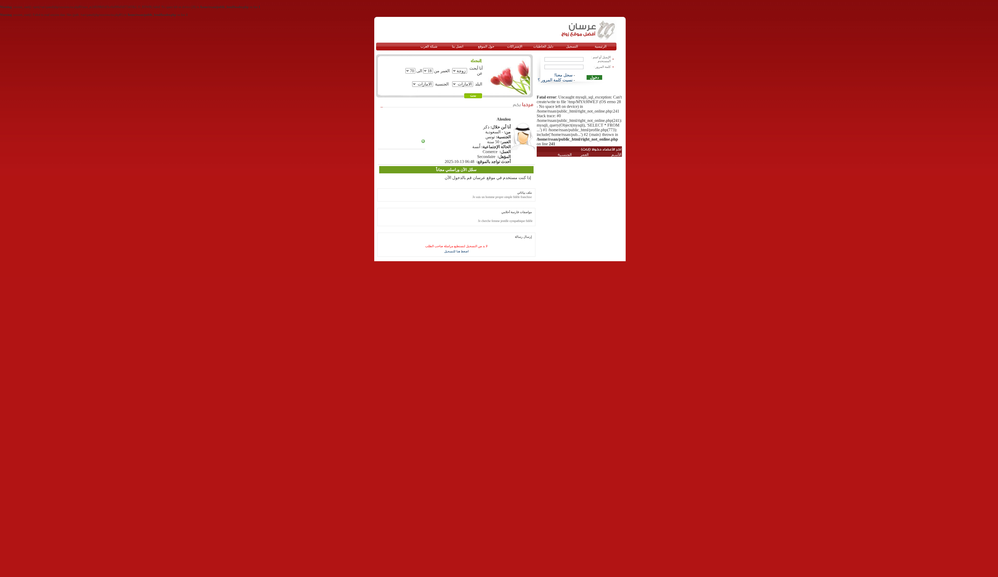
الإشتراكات (514, 46)
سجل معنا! (563, 75)
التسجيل (572, 46)
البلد (478, 84)
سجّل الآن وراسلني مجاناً (456, 170)
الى (419, 71)
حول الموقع (486, 46)
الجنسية (442, 84)
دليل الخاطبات (543, 46)
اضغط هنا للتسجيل (456, 251)
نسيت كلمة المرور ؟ (555, 80)
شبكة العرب (429, 46)
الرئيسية (601, 46)
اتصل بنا (457, 46)
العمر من (442, 71)
